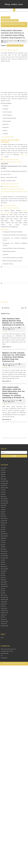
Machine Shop (4, 49)
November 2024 (4, 503)
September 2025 (4, 487)
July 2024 (3, 507)
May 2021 (3, 562)
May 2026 (3, 474)
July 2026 (3, 470)
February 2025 (4, 498)
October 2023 (4, 522)
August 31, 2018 (8, 364)
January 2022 (4, 553)
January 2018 (4, 608)
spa (1, 655)
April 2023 (3, 531)
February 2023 (4, 533)
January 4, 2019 (8, 327)
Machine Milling (4, 229)
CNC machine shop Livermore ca (9, 20)
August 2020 (3, 571)
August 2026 (3, 468)
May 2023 (3, 529)
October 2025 (4, 485)
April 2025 (3, 494)
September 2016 (4, 625)
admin (15, 40)
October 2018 (4, 601)
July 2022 (3, 540)
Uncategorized (4, 657)
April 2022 (3, 546)
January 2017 (4, 619)
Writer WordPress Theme (9, 663)
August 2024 (3, 505)
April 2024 (3, 514)
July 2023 (3, 525)
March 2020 (3, 579)
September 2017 (4, 612)
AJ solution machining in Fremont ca (10, 207)
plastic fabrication (4, 653)
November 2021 (4, 557)
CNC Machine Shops (8, 136)
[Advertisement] (14, 77)
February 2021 (4, 566)
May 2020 (3, 575)
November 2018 (4, 599)
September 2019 (4, 586)
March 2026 (3, 479)
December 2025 (4, 481)
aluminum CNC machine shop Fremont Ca (11, 161)
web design (3, 301)
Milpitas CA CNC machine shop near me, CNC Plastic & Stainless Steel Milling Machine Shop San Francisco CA (14, 357)
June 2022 (3, 542)
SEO (7, 301)
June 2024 (3, 509)
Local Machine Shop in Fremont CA (10, 183)
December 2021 (4, 555)
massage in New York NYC (7, 651)
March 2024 (3, 516)
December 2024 (4, 500)
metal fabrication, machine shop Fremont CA (12, 188)
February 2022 (4, 551)
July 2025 (3, 489)
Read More (5, 346)
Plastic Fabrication (14, 49)
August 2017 (3, 614)
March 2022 (3, 549)
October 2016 (4, 623)
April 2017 (3, 617)
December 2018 (4, 597)
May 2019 (3, 590)
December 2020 (4, 568)
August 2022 (3, 538)
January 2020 (4, 582)
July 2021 (3, 560)
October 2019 (4, 584)
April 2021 (3, 564)
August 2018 (3, 603)
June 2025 (3, 492)
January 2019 (4, 595)
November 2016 (4, 621)
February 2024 (4, 518)
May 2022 (3, 544)
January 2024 (4, 520)
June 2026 (3, 472)
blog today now (14, 4)
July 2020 (3, 573)
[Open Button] (14, 9)
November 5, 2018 (9, 400)
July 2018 (3, 606)
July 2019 (3, 588)
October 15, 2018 (7, 40)
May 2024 (3, 511)
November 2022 (4, 536)
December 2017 (4, 610)
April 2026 (3, 476)
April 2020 (3, 577)
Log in (2, 637)
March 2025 (3, 496)
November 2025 (4, 483)
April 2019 (3, 593)
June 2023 (3, 527)
